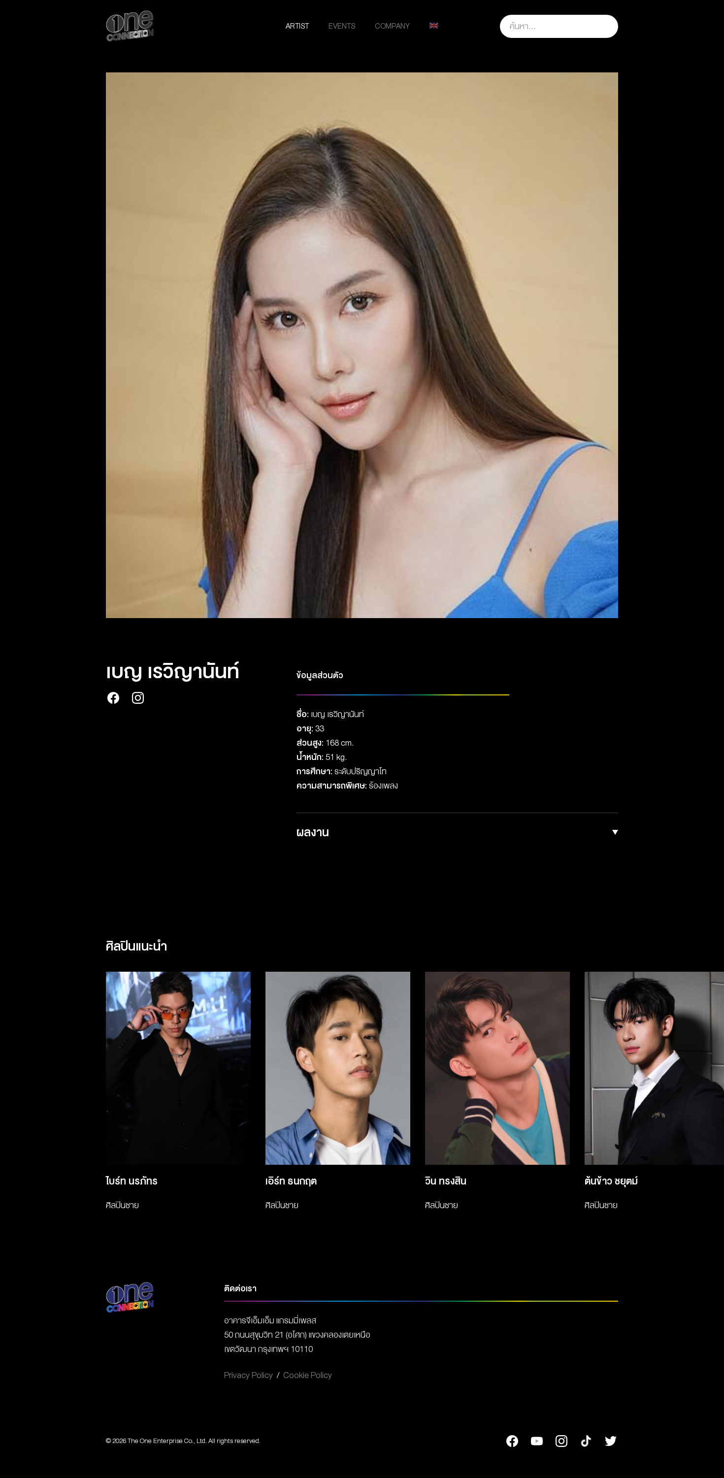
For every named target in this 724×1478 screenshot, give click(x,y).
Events (342, 26)
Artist (297, 26)
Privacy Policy (248, 1375)
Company (392, 26)
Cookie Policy (307, 1375)
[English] (433, 26)
